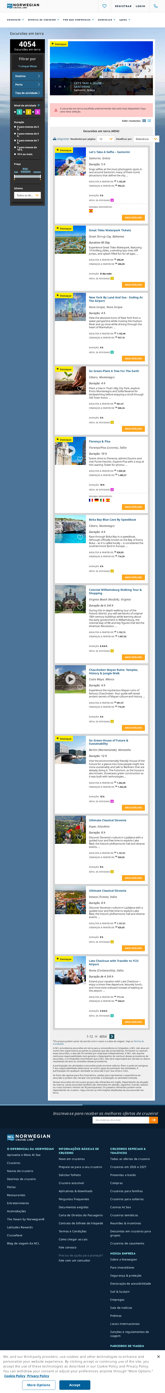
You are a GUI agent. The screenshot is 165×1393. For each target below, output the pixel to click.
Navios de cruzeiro (20, 1171)
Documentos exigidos (74, 1207)
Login (140, 6)
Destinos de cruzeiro (21, 1179)
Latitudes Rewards (20, 1227)
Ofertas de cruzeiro (42, 19)
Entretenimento (18, 1203)
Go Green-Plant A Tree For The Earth (114, 371)
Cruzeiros (13, 1163)
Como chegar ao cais (73, 1239)
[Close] (158, 1356)
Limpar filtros (29, 66)
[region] (82, 1371)
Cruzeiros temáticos (124, 1215)
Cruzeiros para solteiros (127, 1199)
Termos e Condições (73, 1231)
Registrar (123, 6)
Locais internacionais (125, 1324)
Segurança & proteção (125, 1275)
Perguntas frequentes (74, 1199)
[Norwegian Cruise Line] (23, 6)
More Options (38, 1385)
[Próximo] (111, 1036)
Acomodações (16, 1211)
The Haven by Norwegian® (26, 1219)
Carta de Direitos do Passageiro (81, 1215)
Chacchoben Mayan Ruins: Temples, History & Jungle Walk (113, 671)
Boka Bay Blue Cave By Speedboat (112, 519)
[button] (38, 105)
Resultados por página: (83, 139)
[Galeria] (144, 120)
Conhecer (14, 19)
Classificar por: (124, 139)
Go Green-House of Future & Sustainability (108, 742)
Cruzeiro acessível (71, 1183)
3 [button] (112, 200)
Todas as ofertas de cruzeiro (130, 1159)
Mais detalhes (133, 217)
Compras (116, 1183)
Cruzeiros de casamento (127, 1243)
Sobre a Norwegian (123, 1259)
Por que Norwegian (77, 19)
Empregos (117, 1300)
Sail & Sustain (120, 1291)
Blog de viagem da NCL (23, 1243)
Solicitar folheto (70, 1175)
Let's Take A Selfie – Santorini (89, 84)
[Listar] (149, 120)
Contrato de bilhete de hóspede (81, 1223)
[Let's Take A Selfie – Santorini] (101, 68)
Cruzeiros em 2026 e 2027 (128, 1167)
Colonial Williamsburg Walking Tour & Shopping (115, 591)
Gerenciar (105, 19)
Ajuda (123, 19)
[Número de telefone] (154, 6)
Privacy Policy (37, 1376)
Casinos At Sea (120, 1207)
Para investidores (122, 1267)
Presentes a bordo (123, 1175)
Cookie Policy (14, 1376)
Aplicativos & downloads (76, 1191)
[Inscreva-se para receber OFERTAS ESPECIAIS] (153, 1120)
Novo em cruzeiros (72, 1159)
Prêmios (116, 1316)
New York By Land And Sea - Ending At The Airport (116, 299)
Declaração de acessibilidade (130, 1283)
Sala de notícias (121, 1308)
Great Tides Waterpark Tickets (110, 230)
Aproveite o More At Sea (24, 1155)
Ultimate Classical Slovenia (107, 820)
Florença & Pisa (99, 441)
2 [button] (112, 278)
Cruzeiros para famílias (126, 1191)
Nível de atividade (25, 105)
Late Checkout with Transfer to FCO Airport (113, 962)
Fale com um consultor (74, 1260)
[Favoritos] (104, 6)
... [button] (127, 175)
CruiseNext (15, 1235)
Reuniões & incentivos (125, 1223)
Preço (17, 164)
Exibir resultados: (131, 121)
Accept (74, 1385)
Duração (19, 122)
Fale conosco (67, 1247)
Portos (11, 1187)
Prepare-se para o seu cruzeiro (80, 1167)
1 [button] (112, 352)
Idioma (18, 188)
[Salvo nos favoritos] (80, 170)
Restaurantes (16, 1195)
